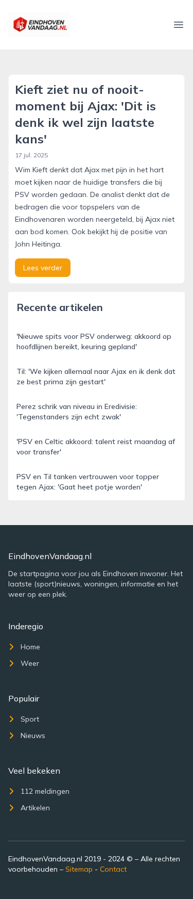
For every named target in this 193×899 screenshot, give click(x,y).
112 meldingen (45, 791)
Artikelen (35, 807)
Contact (113, 869)
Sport (30, 719)
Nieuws (33, 735)
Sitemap (79, 869)
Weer (30, 663)
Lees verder (42, 267)
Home (30, 646)
